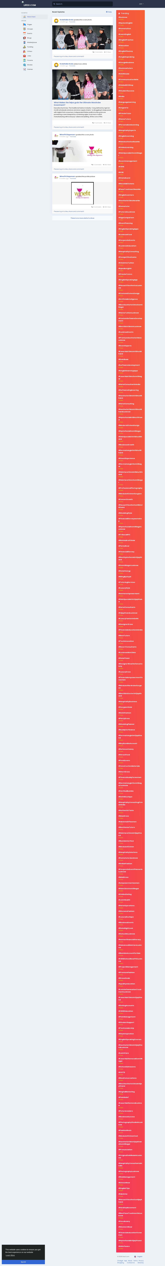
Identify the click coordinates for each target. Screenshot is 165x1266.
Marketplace (32, 42)
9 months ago (64, 137)
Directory (141, 1263)
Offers (29, 51)
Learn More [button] (10, 1255)
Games (30, 69)
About (130, 1261)
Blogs (29, 38)
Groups (30, 29)
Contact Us (131, 1263)
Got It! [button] (23, 1262)
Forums (30, 60)
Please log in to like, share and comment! (69, 56)
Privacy (141, 1261)
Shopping (120, 1263)
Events (29, 33)
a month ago (64, 22)
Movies (29, 65)
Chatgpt (120, 1261)
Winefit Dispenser (67, 134)
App (125, 1261)
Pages (29, 24)
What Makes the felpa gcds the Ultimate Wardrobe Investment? (77, 103)
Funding (30, 47)
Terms (135, 1261)
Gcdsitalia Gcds (66, 20)
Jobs (29, 56)
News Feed (31, 17)
